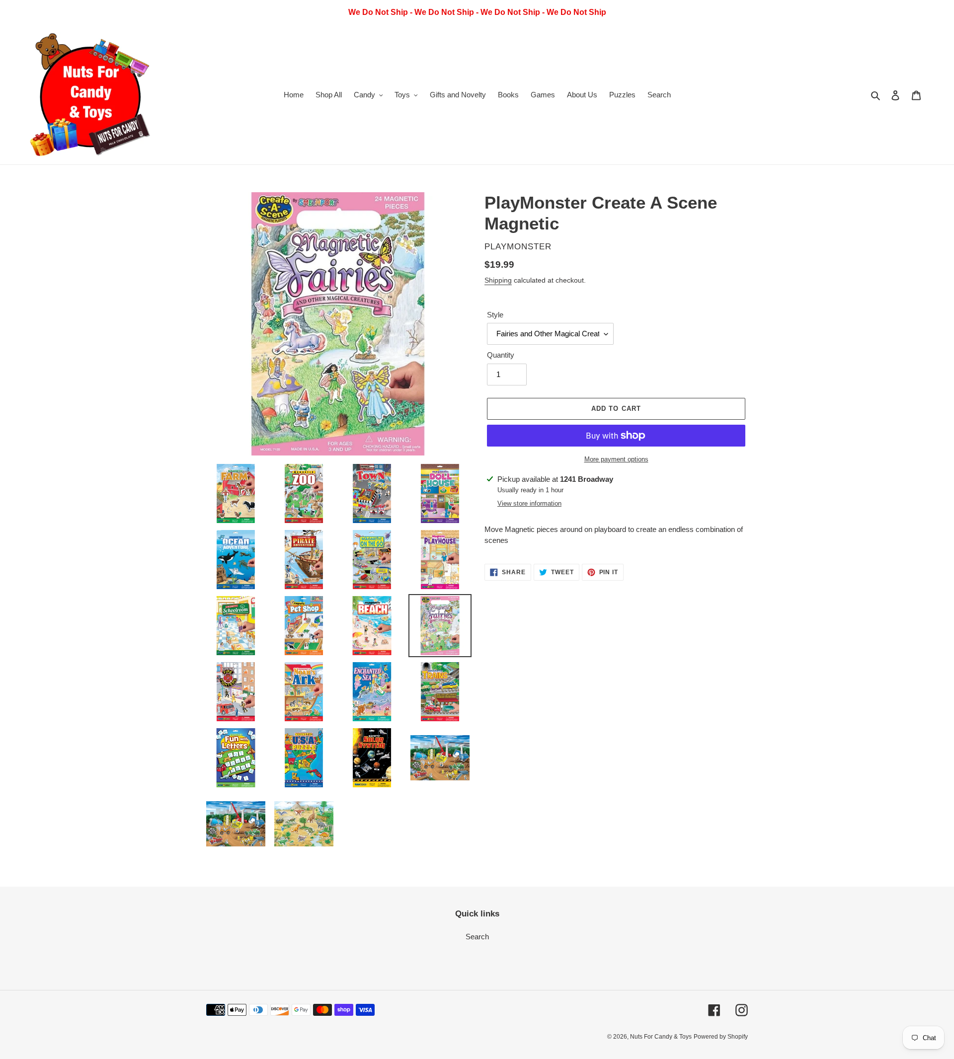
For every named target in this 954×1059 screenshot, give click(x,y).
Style (495, 314)
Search (477, 936)
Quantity (500, 355)
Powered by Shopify (721, 1036)
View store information (529, 503)
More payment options (616, 459)
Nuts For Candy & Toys (661, 1036)
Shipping (498, 280)
